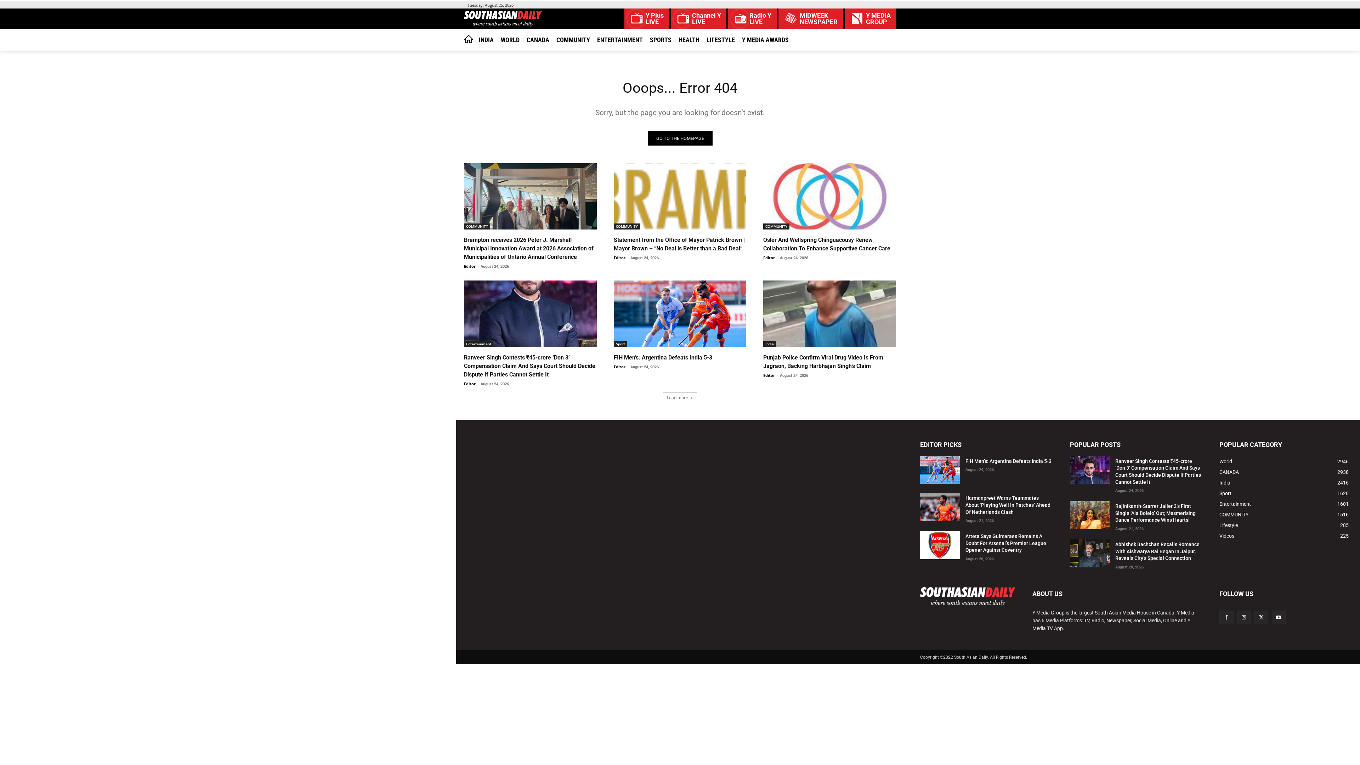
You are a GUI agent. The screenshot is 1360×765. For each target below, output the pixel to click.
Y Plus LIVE (655, 18)
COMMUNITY (477, 226)
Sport (620, 343)
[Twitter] (1261, 617)
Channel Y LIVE (706, 18)
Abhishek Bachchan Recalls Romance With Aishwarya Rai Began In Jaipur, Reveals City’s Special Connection (1157, 551)
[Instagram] (1244, 617)
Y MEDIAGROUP (878, 18)
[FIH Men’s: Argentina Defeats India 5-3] (680, 313)
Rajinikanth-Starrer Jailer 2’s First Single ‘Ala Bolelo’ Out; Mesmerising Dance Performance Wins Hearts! (1155, 513)
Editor (470, 266)
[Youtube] (1279, 617)
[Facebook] (1226, 617)
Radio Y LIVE (760, 18)
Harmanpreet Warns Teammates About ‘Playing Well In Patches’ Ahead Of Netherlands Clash (1007, 505)
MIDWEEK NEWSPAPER (819, 18)
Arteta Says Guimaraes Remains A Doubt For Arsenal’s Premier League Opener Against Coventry (1005, 543)
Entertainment (478, 343)
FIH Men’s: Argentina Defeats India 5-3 (663, 357)
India (769, 343)
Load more (677, 398)
